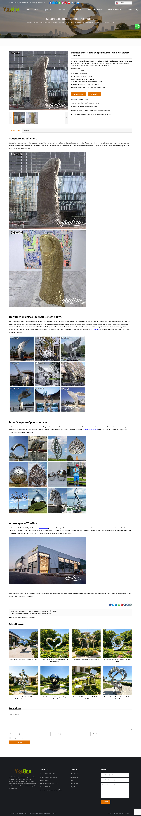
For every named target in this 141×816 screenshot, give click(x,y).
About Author (74, 777)
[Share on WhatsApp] (119, 605)
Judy (16, 617)
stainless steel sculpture (90, 429)
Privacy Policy (126, 813)
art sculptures (94, 329)
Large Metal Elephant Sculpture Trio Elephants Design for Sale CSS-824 (36, 611)
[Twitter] (53, 2)
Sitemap (53, 813)
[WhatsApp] (59, 2)
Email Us (95, 94)
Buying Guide (74, 783)
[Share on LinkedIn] (116, 605)
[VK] (71, 2)
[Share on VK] (127, 605)
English (121, 3)
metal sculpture (43, 528)
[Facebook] (50, 2)
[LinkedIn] (56, 2)
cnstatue (46, 780)
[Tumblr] (75, 2)
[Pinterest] (65, 2)
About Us (110, 813)
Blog (71, 780)
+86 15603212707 (43, 2)
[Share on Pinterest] (121, 605)
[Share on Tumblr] (124, 605)
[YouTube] (68, 2)
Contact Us (117, 813)
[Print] (130, 605)
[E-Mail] (78, 2)
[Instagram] (62, 2)
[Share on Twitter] (113, 605)
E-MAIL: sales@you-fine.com (18, 2)
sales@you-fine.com (51, 777)
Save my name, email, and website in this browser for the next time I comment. (32, 738)
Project (72, 787)
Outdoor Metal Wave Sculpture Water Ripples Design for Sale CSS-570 (35, 613)
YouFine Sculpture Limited (31, 813)
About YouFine (74, 774)
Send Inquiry (80, 94)
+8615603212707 (52, 783)
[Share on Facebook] (110, 605)
